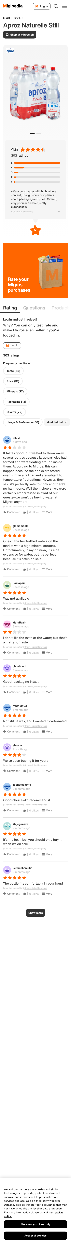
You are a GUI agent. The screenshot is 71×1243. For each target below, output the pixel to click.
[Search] (56, 6)
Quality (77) (14, 412)
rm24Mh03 (20, 706)
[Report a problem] (59, 211)
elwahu (17, 745)
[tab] (10, 308)
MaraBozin (19, 622)
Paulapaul (19, 583)
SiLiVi (16, 438)
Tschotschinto (22, 784)
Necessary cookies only (35, 1224)
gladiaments (21, 526)
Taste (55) (13, 371)
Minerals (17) (15, 391)
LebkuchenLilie (22, 868)
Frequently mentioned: (17, 363)
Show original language (35, 507)
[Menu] (65, 6)
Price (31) (13, 381)
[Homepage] (13, 6)
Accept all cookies (35, 1235)
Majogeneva (20, 824)
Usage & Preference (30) (23, 422)
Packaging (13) (16, 401)
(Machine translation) (13, 507)
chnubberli (19, 666)
